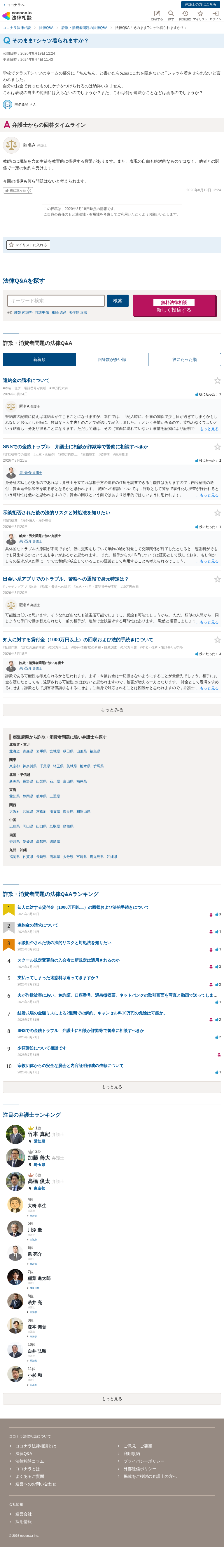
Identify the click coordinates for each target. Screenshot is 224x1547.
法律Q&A (23, 1453)
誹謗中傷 (42, 312)
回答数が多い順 (112, 359)
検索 (118, 300)
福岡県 (14, 857)
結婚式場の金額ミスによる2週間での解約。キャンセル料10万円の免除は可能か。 (92, 1013)
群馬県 (98, 766)
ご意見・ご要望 (138, 1446)
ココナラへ (15, 5)
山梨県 (41, 781)
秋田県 (68, 751)
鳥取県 (55, 826)
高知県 (41, 841)
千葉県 (45, 766)
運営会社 (23, 1514)
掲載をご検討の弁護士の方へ (150, 1476)
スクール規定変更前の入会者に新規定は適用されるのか (69, 960)
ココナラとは (27, 1468)
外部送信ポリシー (140, 1468)
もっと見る (112, 1086)
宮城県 (55, 751)
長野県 (28, 781)
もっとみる (112, 709)
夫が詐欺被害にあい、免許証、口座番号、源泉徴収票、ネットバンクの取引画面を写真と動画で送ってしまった (120, 995)
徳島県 (55, 841)
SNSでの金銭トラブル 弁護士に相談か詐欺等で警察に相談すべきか (81, 1030)
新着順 (39, 359)
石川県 (55, 781)
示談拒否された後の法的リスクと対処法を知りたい (64, 942)
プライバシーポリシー (144, 1461)
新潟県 (14, 781)
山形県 (81, 751)
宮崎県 (81, 857)
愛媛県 (28, 841)
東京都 (14, 766)
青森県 (28, 751)
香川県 (14, 841)
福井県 (81, 781)
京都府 (41, 811)
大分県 (68, 857)
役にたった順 (184, 359)
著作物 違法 (78, 312)
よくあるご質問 (29, 1476)
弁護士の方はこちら (200, 4)
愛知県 (14, 796)
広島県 (14, 826)
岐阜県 (41, 796)
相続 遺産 (59, 312)
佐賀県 (28, 857)
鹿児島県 (97, 857)
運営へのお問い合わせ (35, 1484)
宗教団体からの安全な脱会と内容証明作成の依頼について (71, 1065)
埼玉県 (58, 766)
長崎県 (41, 857)
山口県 (41, 826)
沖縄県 (112, 857)
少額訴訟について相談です (42, 1048)
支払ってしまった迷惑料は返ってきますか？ (58, 977)
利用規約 (132, 1453)
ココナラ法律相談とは (35, 1446)
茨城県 (71, 766)
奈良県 (68, 811)
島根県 (68, 826)
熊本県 (55, 857)
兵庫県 (28, 811)
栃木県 (85, 766)
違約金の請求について (38, 925)
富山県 (68, 781)
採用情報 (23, 1521)
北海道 (14, 751)
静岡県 (28, 796)
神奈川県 (30, 766)
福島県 (95, 751)
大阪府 (14, 811)
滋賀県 (55, 811)
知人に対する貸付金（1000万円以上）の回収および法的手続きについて (83, 907)
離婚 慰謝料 (23, 312)
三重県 (55, 796)
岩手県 (41, 751)
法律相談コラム (29, 1461)
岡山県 (28, 826)
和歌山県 (83, 811)
